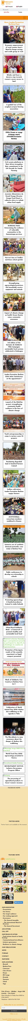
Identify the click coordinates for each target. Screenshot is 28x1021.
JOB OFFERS (6, 929)
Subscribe (19, 902)
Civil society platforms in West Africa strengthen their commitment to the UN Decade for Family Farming (14, 166)
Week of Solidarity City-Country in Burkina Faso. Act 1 (14, 682)
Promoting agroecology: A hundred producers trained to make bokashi (14, 602)
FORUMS (5, 953)
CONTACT (5, 956)
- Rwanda (5, 977)
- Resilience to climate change (12, 944)
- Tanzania (5, 979)
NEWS (4, 950)
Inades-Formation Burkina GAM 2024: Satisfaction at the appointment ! (14, 377)
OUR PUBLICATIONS (9, 947)
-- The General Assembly (11, 920)
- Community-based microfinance (12, 940)
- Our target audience (9, 914)
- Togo (4, 983)
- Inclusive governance (9, 942)
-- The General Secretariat (11, 926)
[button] (1, 18)
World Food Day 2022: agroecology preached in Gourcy (14, 756)
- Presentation (6, 909)
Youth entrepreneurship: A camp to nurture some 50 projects (14, 436)
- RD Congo (5, 975)
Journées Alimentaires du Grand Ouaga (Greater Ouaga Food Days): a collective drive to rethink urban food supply (14, 198)
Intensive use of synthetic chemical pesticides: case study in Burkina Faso (14, 547)
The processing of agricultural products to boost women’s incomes (14, 781)
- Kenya (4, 973)
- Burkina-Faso (6, 966)
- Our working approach (10, 916)
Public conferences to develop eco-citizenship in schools (14, 574)
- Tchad (4, 981)
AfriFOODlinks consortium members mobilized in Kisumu (14, 519)
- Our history (6, 911)
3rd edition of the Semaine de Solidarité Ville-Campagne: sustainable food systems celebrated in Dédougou (14, 347)
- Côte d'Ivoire (6, 970)
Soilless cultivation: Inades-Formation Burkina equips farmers (14, 491)
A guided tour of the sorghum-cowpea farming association (14, 107)
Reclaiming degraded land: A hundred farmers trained (14, 464)
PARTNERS (5, 959)
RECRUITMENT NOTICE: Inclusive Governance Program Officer (14, 768)
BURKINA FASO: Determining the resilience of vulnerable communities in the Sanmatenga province (14, 230)
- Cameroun (5, 968)
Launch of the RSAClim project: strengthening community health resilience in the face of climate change (14, 406)
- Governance (6, 918)
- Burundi (5, 964)
